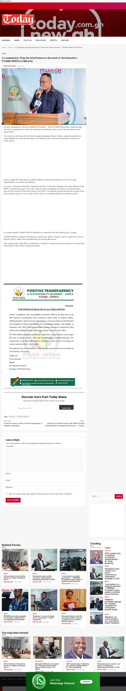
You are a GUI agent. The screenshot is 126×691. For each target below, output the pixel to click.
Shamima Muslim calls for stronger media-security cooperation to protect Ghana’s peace (73, 600)
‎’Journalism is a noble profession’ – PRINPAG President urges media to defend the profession (73, 560)
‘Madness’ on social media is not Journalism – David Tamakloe (44, 600)
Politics (28, 40)
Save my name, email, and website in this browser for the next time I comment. (40, 494)
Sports (53, 40)
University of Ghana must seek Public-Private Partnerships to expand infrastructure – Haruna (65, 423)
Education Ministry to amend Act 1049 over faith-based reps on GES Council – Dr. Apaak (47, 648)
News (17, 40)
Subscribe (66, 408)
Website (9, 487)
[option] (106, 557)
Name (9, 473)
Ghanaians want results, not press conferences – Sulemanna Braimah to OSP (44, 560)
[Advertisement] (44, 161)
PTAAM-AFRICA (23, 417)
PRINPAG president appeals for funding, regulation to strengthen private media (15, 600)
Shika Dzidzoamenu (9, 66)
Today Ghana (8, 26)
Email (8, 480)
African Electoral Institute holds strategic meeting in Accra (15, 560)
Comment (10, 446)
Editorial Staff (8, 582)
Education (41, 40)
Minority (12, 417)
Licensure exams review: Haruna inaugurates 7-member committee (23, 423)
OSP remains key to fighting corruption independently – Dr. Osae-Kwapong (96, 557)
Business (6, 40)
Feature (65, 40)
